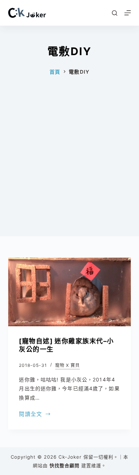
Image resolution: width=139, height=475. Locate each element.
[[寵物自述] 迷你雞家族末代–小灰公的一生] (69, 292)
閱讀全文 (30, 415)
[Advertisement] (69, 166)
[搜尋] (114, 13)
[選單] (127, 13)
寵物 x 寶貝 (67, 365)
